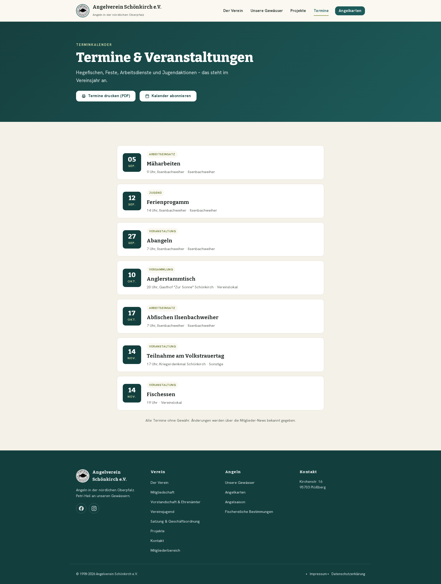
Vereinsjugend (162, 511)
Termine (321, 10)
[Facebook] (81, 508)
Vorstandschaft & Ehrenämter (176, 501)
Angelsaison (235, 501)
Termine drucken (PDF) (109, 95)
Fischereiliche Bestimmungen (249, 511)
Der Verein (233, 10)
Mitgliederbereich (165, 550)
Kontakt (157, 540)
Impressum (318, 574)
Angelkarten (350, 10)
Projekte (298, 10)
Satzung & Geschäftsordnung (175, 521)
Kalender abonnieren (171, 95)
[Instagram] (94, 508)
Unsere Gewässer (267, 10)
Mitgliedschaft (162, 492)
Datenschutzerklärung (348, 574)
